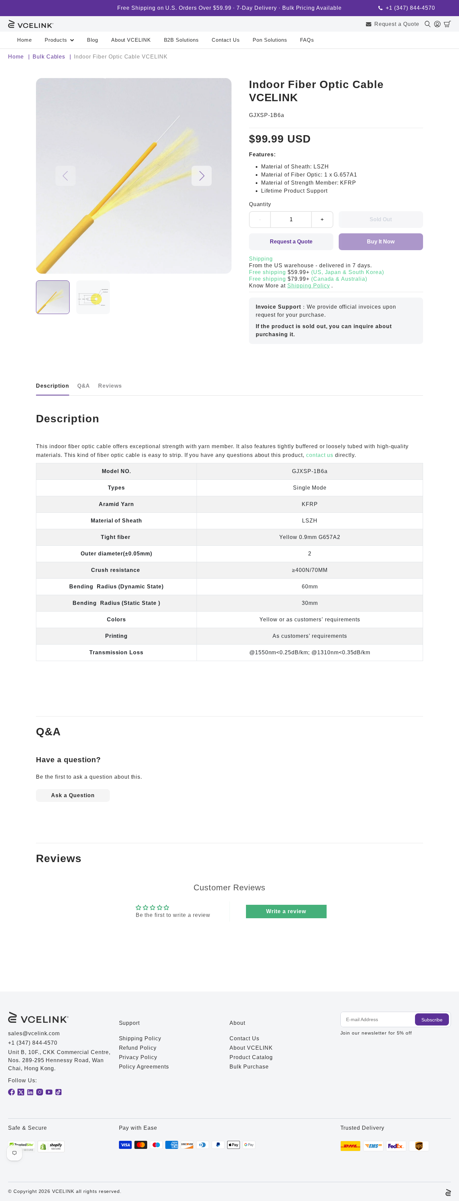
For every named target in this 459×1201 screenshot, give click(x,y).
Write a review (286, 911)
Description (52, 386)
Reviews (110, 386)
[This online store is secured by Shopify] (51, 1147)
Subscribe (432, 1019)
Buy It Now (380, 241)
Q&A (83, 386)
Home (24, 40)
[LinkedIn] (30, 1092)
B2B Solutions (181, 40)
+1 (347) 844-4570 (410, 8)
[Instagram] (39, 1092)
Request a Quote (396, 24)
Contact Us (226, 40)
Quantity (260, 204)
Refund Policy (138, 1048)
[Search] (429, 24)
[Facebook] (11, 1092)
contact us (320, 455)
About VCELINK (131, 40)
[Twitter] (20, 1092)
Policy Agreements (144, 1067)
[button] (447, 24)
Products (56, 40)
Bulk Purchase (249, 1067)
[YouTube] (49, 1092)
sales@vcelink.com (34, 1033)
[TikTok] (58, 1092)
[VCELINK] (30, 24)
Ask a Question (72, 795)
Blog (92, 40)
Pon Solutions (270, 40)
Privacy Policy (138, 1057)
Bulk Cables (49, 57)
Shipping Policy (308, 285)
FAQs (307, 40)
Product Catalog (251, 1057)
